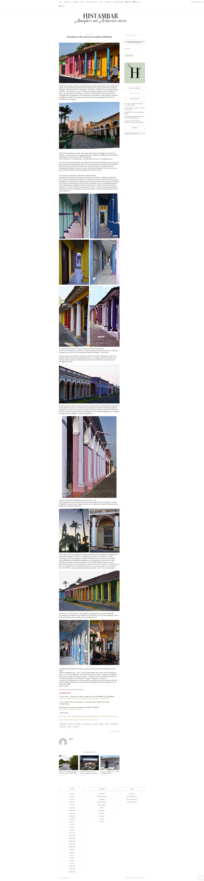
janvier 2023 (72, 807)
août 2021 (72, 849)
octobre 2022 (72, 813)
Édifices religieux (102, 805)
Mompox (107, 724)
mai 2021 (72, 858)
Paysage (102, 819)
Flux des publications (132, 796)
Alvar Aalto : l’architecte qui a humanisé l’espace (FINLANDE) (133, 104)
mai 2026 (72, 793)
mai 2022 (72, 824)
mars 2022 (72, 830)
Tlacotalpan (63, 726)
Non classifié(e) (101, 810)
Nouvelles (102, 813)
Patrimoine (75, 2)
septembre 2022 (72, 816)
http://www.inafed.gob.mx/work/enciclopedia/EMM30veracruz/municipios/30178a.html (88, 716)
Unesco (69, 726)
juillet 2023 (72, 802)
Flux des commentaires (132, 799)
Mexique (101, 724)
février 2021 (72, 866)
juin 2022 (72, 821)
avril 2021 (72, 860)
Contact (101, 2)
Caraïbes (70, 724)
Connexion (131, 793)
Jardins (82, 2)
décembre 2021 (72, 838)
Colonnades (78, 724)
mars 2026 (72, 796)
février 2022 (72, 832)
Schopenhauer (114, 724)
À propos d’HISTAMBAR (91, 2)
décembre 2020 (72, 872)
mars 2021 (72, 863)
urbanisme (76, 726)
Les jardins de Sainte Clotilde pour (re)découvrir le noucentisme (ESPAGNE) (133, 121)
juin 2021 (72, 855)
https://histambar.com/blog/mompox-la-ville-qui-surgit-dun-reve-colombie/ (84, 698)
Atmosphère (108, 2)
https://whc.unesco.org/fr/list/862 (70, 709)
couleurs (94, 724)
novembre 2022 (72, 810)
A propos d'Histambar (135, 93)
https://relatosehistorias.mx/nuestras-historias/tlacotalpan (78, 720)
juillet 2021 (72, 852)
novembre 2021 (72, 841)
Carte (60, 2)
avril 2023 (72, 805)
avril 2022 (72, 827)
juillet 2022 (72, 819)
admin (71, 739)
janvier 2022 (72, 835)
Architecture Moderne (102, 796)
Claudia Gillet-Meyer (118, 2)
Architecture (67, 2)
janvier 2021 (72, 869)
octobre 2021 (72, 844)
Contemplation (87, 724)
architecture (63, 724)
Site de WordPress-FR (132, 802)
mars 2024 (72, 799)
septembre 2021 (72, 846)
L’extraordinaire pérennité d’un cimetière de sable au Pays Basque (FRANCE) (134, 117)
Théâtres (102, 821)
